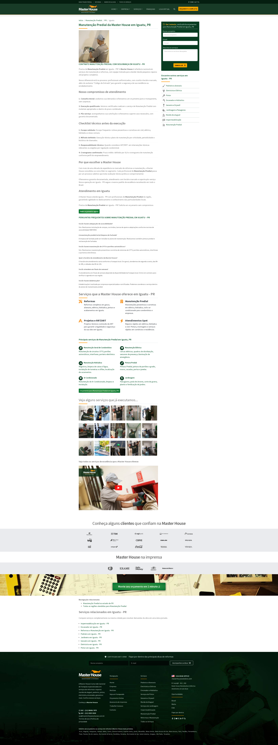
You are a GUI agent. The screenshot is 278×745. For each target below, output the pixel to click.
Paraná (85, 734)
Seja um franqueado (117, 694)
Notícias (113, 690)
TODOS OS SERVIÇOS (125, 2)
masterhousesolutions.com (182, 679)
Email (165, 39)
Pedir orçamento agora (89, 211)
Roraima (123, 734)
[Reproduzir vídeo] (118, 488)
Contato (113, 710)
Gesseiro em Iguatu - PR (90, 641)
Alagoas (85, 731)
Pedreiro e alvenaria (174, 86)
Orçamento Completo (188, 9)
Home (113, 9)
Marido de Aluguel (147, 702)
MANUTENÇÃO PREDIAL (85, 2)
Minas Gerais (150, 731)
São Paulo (159, 734)
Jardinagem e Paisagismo (176, 110)
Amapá (99, 731)
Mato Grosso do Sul (161, 731)
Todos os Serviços (147, 721)
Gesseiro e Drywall (173, 105)
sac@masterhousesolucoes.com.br (92, 716)
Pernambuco (192, 731)
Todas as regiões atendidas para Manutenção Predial (104, 606)
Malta (174, 704)
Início (81, 20)
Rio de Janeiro (93, 734)
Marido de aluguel (173, 115)
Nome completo (169, 31)
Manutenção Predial (93, 20)
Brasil (174, 701)
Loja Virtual (164, 9)
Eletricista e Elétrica (174, 90)
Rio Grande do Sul (132, 734)
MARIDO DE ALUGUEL (110, 2)
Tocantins (167, 734)
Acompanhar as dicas (180, 663)
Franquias (150, 9)
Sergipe (152, 734)
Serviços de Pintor (147, 694)
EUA (173, 708)
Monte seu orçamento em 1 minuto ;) (139, 586)
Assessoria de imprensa (118, 702)
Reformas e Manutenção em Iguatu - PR (97, 630)
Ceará (109, 731)
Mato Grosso (173, 731)
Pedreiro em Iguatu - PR (90, 634)
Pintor (168, 95)
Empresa (124, 9)
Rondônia (116, 734)
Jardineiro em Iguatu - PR (91, 637)
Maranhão (141, 731)
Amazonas (92, 731)
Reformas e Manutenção (150, 718)
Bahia (104, 731)
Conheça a (88, 702)
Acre (80, 731)
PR (105, 20)
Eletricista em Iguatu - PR (91, 644)
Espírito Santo (128, 731)
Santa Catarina (144, 734)
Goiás (135, 731)
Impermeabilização (173, 120)
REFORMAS (98, 2)
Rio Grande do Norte (105, 734)
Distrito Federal (117, 731)
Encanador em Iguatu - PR (91, 627)
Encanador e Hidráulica (175, 100)
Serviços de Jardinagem (149, 706)
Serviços (137, 9)
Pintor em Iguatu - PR (89, 648)
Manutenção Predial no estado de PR (98, 603)
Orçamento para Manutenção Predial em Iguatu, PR (99, 391)
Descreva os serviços (170, 48)
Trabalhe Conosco (116, 706)
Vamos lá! (179, 65)
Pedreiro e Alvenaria (148, 682)
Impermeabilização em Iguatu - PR (95, 623)
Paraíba (184, 731)
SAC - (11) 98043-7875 (88, 710)
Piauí (80, 734)
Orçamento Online (117, 698)
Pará (179, 731)
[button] (118, 488)
